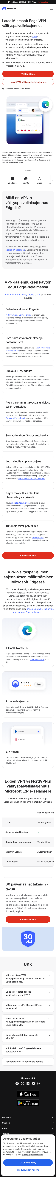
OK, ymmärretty (28, 1162)
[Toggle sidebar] (51, 8)
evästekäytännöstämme (32, 1154)
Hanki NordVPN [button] (28, 555)
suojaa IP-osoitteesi (15, 249)
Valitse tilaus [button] (28, 74)
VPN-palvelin (37, 537)
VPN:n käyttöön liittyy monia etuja (22, 294)
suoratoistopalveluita (20, 503)
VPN (34, 36)
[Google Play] (28, 1103)
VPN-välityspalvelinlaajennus (18, 315)
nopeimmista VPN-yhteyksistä (31, 478)
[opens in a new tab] (17, 1083)
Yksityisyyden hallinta (28, 1169)
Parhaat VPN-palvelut (15, 418)
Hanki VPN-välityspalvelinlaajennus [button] (28, 82)
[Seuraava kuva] (52, 180)
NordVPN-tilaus (37, 659)
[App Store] (28, 1094)
